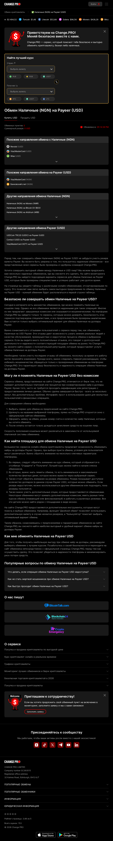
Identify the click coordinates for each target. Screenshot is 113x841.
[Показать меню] (106, 4)
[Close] (104, 31)
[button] (10, 118)
